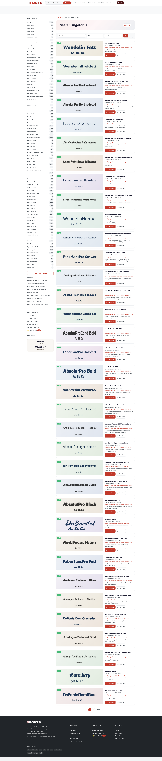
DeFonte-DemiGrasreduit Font (116, 614)
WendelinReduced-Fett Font (115, 310)
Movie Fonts (31, 176)
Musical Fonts (31, 179)
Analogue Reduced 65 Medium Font (118, 595)
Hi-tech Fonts (32, 140)
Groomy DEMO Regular (35, 298)
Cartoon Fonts (32, 69)
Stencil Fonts (31, 229)
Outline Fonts (31, 188)
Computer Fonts (32, 81)
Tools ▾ (112, 3)
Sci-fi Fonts (31, 217)
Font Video (119, 736)
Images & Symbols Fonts (35, 152)
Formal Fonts (31, 120)
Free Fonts (59, 17)
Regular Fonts (32, 202)
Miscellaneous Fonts (34, 170)
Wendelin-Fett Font (112, 43)
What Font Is (96, 725)
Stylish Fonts (31, 232)
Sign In (120, 3)
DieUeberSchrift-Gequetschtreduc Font (119, 462)
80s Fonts (30, 31)
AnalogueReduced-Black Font (116, 481)
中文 (56, 750)
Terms (117, 730)
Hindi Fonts (31, 143)
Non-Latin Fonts (32, 182)
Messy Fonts (31, 164)
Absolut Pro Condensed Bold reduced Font (120, 157)
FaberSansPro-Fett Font (113, 557)
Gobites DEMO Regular (34, 301)
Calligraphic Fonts (33, 60)
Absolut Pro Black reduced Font (116, 81)
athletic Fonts (32, 49)
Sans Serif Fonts (32, 214)
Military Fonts (31, 167)
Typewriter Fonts (33, 247)
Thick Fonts (31, 241)
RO (41, 750)
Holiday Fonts (31, 146)
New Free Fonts (80, 3)
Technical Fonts (32, 235)
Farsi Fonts (31, 114)
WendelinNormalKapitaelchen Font (118, 233)
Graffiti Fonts (31, 131)
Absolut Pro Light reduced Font (116, 443)
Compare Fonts (32, 321)
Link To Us (118, 733)
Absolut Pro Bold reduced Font (116, 100)
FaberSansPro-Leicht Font (114, 405)
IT (48, 750)
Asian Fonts (31, 46)
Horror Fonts (31, 149)
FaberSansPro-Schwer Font (115, 252)
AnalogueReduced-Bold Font (115, 633)
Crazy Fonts (31, 84)
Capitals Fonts (32, 63)
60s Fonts (30, 28)
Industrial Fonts (32, 155)
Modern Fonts (32, 173)
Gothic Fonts (31, 128)
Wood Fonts (31, 267)
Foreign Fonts (31, 117)
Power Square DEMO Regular (37, 280)
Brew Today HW (32, 292)
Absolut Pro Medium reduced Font (117, 291)
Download (111, 55)
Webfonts (73, 736)
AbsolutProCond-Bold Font (114, 329)
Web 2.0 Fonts (32, 258)
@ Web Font (121, 55)
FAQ (116, 728)
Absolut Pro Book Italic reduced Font (118, 652)
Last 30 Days (119, 738)
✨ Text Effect (33, 330)
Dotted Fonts (31, 99)
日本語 (36, 753)
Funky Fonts (31, 123)
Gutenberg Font (110, 671)
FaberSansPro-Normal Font (115, 119)
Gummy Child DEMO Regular (36, 289)
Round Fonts (31, 211)
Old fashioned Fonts (34, 185)
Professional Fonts (33, 193)
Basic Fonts (31, 52)
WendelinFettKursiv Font (114, 386)
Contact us (119, 725)
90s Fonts (30, 34)
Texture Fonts (32, 238)
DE (33, 750)
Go (126, 36)
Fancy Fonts (31, 111)
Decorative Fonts (33, 90)
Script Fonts (31, 220)
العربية (30, 753)
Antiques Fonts (32, 37)
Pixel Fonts (31, 190)
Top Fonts (91, 3)
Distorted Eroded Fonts (35, 96)
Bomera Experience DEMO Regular (38, 295)
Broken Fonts (31, 55)
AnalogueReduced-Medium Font (117, 272)
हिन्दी (41, 753)
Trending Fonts (103, 3)
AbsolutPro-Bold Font (112, 367)
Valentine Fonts (32, 253)
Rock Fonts (31, 208)
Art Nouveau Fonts (33, 43)
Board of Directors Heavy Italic (37, 304)
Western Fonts (32, 261)
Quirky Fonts (31, 199)
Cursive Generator (33, 327)
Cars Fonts (30, 66)
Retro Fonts (31, 205)
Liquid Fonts (31, 161)
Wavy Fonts (31, 255)
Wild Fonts (30, 264)
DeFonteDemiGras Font (113, 690)
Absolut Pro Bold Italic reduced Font (118, 138)
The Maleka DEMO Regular (36, 283)
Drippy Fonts (31, 102)
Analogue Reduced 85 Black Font (117, 576)
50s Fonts (30, 25)
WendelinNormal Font (113, 214)
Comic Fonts (31, 78)
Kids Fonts (30, 158)
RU (60, 750)
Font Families (74, 738)
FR (44, 750)
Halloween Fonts (32, 134)
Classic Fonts (31, 75)
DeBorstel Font (110, 519)
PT (51, 750)
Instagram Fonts (32, 324)
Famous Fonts (32, 108)
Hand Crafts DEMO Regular (36, 286)
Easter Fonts (31, 105)
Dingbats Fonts (32, 93)
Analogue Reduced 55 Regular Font (118, 424)
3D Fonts (30, 22)
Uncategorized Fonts (34, 250)
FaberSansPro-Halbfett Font (115, 348)
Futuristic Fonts (32, 126)
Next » (99, 709)
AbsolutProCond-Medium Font (116, 538)
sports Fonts (31, 226)
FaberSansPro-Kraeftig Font (115, 176)
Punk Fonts (31, 196)
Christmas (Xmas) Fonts (35, 72)
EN (29, 750)
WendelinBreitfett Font (113, 62)
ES (36, 750)
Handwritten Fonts (33, 137)
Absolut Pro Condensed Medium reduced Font (122, 195)
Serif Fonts (30, 223)
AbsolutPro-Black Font (113, 500)
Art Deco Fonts (32, 40)
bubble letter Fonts (33, 57)
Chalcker (30, 277)
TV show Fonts (32, 244)
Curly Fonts (31, 87)
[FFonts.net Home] (35, 3)
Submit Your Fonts (76, 741)
